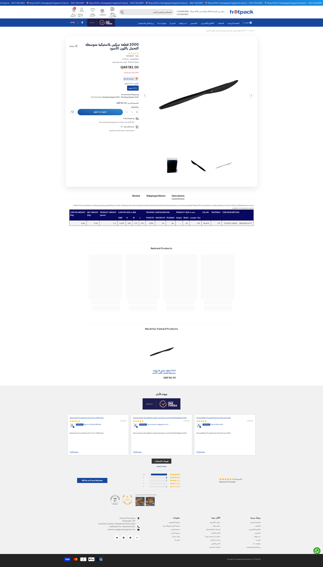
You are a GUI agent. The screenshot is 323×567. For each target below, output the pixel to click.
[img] (201, 421)
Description (178, 195)
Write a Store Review (92, 480)
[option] (198, 95)
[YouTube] (117, 537)
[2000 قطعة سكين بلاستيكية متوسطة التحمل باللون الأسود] (161, 352)
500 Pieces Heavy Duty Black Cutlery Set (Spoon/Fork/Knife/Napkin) (160, 418)
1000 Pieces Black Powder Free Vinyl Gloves (213, 418)
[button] (167, 12)
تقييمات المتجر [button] (161, 466)
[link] (218, 302)
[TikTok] (123, 537)
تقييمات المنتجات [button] (161, 461)
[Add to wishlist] (72, 112)
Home (251, 31)
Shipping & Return (155, 195)
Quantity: (135, 107)
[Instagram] (130, 537)
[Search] (146, 12)
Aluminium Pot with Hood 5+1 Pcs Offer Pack (87, 418)
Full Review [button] (200, 452)
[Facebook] (137, 537)
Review (136, 195)
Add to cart (100, 112)
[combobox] (149, 12)
